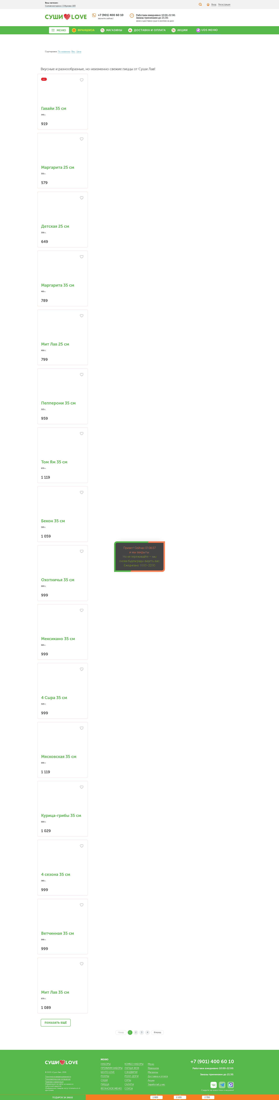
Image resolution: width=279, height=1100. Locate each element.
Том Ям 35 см (54, 462)
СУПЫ (128, 1080)
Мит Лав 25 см (55, 344)
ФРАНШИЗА (86, 30)
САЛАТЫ (129, 1084)
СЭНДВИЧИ (131, 1072)
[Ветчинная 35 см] (62, 917)
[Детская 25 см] (62, 209)
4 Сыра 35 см (54, 697)
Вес (73, 51)
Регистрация (224, 4)
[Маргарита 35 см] (62, 268)
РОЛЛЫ (105, 1076)
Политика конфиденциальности (58, 1077)
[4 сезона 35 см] (62, 858)
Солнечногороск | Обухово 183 (60, 6)
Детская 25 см (55, 226)
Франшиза (153, 1068)
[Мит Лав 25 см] (62, 327)
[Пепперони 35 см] (62, 386)
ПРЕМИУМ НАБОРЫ (111, 1068)
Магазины (153, 1072)
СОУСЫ (129, 1088)
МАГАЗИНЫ (114, 30)
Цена (78, 51)
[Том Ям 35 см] (62, 445)
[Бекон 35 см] (62, 504)
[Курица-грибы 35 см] (62, 799)
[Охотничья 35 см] (62, 563)
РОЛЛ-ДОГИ (131, 1076)
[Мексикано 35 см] (62, 622)
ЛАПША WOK (132, 1068)
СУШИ (104, 1080)
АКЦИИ (182, 30)
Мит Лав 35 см (55, 992)
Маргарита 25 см (57, 167)
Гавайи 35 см (53, 108)
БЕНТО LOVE (108, 1072)
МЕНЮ (61, 30)
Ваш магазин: (51, 3)
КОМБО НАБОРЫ (134, 1064)
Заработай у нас (156, 1084)
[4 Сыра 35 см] (62, 681)
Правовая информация (54, 1082)
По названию (64, 51)
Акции (151, 1080)
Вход (213, 4)
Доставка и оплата (158, 1076)
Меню (151, 1064)
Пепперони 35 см (58, 403)
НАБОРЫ (106, 1064)
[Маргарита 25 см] (62, 151)
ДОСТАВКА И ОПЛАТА (150, 30)
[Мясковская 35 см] (62, 740)
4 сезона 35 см (55, 874)
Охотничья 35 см (57, 580)
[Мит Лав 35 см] (62, 975)
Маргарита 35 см (57, 285)
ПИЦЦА (105, 1084)
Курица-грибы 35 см (61, 815)
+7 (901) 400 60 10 (111, 15)
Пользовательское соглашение (57, 1079)
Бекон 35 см (53, 521)
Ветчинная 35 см (57, 933)
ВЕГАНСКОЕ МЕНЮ (111, 1088)
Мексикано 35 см (58, 638)
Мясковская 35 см (58, 756)
